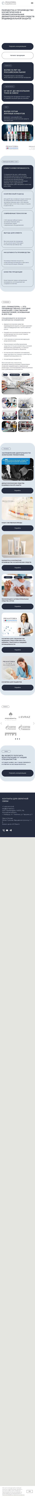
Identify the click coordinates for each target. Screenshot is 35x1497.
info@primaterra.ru (8, 816)
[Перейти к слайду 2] (17, 746)
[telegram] (10, 838)
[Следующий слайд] (33, 727)
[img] (18, 469)
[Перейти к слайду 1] (15, 746)
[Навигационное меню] (32, 3)
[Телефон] (3, 838)
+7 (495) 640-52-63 (8, 814)
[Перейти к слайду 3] (19, 746)
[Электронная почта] (7, 838)
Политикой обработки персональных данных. (13, 1494)
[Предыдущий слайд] (1, 727)
